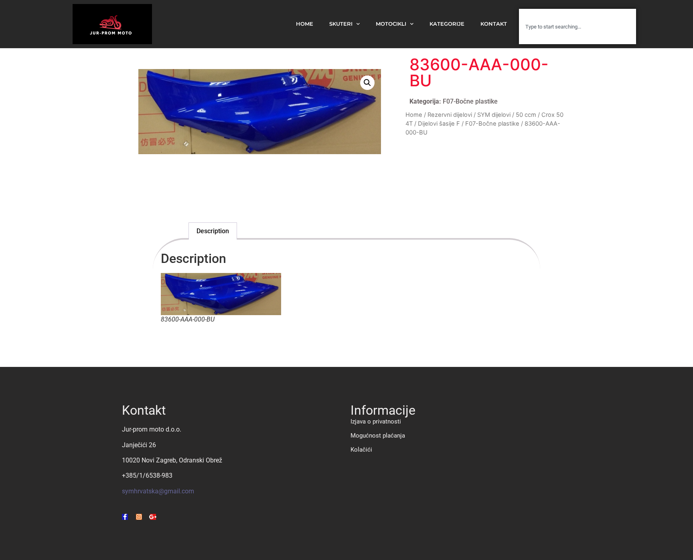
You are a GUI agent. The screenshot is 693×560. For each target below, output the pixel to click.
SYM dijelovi (494, 114)
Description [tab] (213, 231)
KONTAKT (493, 24)
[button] (367, 82)
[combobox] (577, 26)
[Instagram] (139, 517)
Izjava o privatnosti (376, 421)
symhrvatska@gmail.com (158, 491)
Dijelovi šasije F (439, 123)
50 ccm (526, 114)
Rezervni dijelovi (450, 114)
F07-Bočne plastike (470, 101)
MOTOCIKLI (391, 24)
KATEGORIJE (447, 24)
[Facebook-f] (125, 517)
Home (413, 114)
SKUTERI (341, 24)
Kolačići (361, 449)
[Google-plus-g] (153, 517)
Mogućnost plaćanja (378, 435)
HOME (304, 24)
